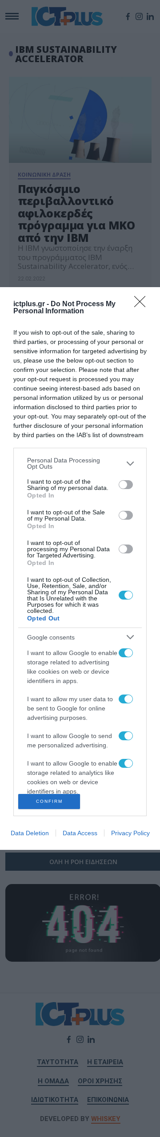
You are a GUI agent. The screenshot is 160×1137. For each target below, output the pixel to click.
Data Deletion (30, 833)
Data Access (80, 833)
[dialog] (80, 568)
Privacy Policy (130, 833)
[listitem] (80, 463)
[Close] (142, 304)
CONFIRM (49, 801)
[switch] (126, 484)
